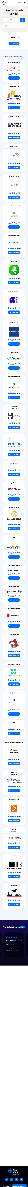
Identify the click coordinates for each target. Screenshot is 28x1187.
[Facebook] (21, 1179)
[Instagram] (6, 1179)
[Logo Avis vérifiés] (4, 3)
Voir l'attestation (14, 78)
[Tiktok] (11, 1179)
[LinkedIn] (16, 1179)
